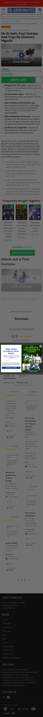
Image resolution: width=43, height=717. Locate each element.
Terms (9, 365)
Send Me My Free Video (11, 367)
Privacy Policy (6, 365)
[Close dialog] (40, 346)
